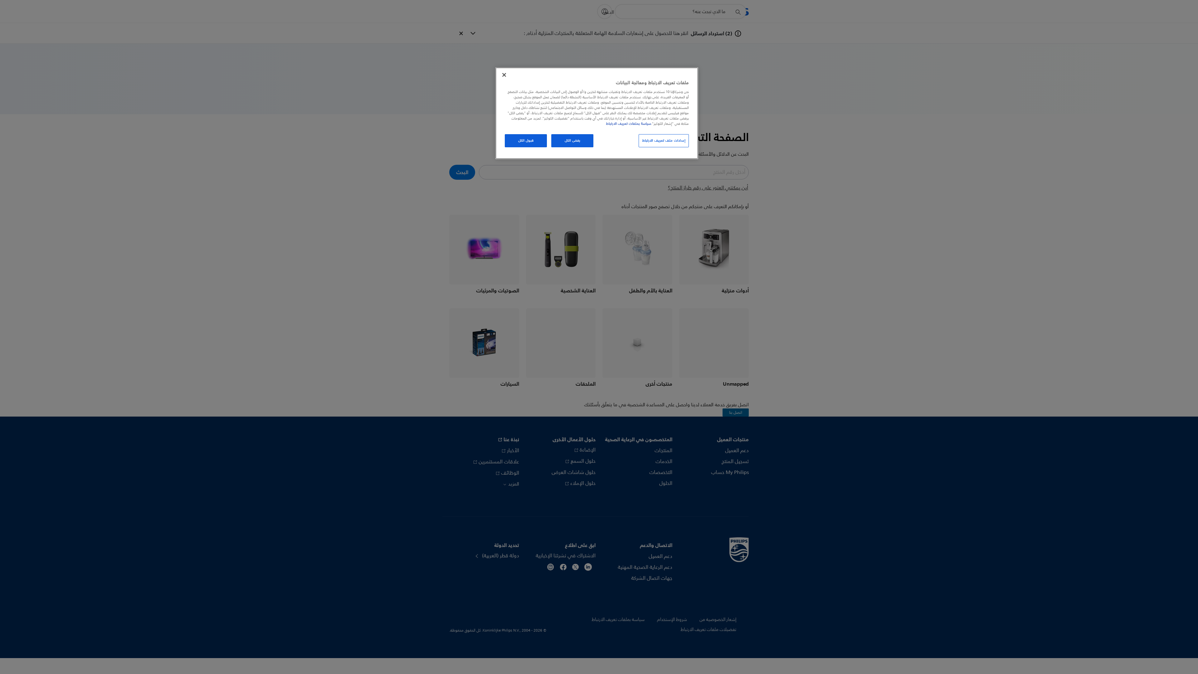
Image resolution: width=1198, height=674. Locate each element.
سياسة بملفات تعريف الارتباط (628, 123)
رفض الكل (572, 140)
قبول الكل (525, 140)
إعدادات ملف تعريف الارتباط (663, 140)
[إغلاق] (504, 75)
